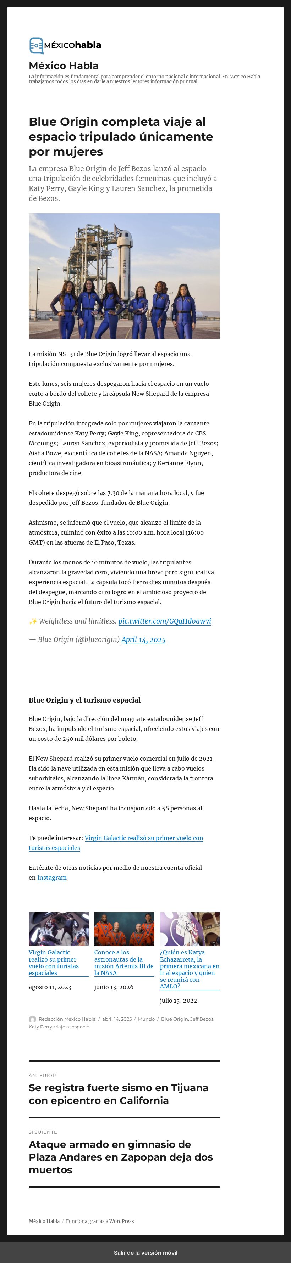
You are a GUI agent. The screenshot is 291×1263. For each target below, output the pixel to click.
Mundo (146, 1019)
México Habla (64, 66)
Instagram (52, 877)
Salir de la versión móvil (145, 1252)
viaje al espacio (71, 1027)
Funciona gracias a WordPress (100, 1221)
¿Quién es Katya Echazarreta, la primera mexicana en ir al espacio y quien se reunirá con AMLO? (190, 969)
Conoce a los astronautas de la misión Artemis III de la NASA (124, 962)
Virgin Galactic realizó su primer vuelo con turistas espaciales (54, 962)
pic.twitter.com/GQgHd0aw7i (165, 621)
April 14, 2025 (143, 639)
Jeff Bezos (201, 1019)
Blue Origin (174, 1019)
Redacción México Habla (67, 1019)
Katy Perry (40, 1027)
